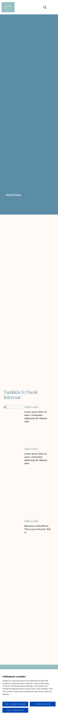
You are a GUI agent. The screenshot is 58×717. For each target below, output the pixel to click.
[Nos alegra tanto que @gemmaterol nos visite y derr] (15, 652)
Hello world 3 (31, 407)
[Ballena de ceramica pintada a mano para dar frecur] (15, 635)
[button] (55, 7)
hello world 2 (31, 449)
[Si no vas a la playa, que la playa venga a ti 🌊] (43, 635)
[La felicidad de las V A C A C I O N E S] (15, 619)
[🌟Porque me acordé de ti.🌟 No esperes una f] (43, 652)
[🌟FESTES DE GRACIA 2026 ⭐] (43, 619)
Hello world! (31, 521)
